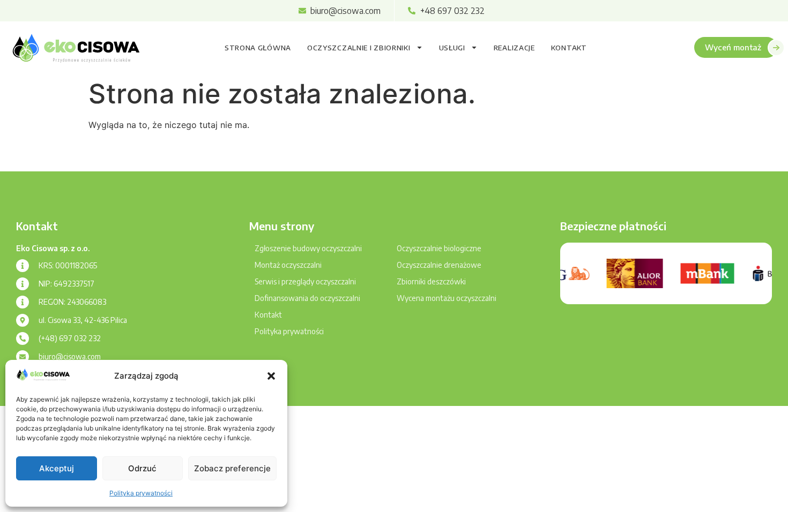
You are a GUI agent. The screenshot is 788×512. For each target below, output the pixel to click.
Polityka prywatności (141, 493)
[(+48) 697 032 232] (22, 338)
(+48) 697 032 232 (70, 338)
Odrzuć (142, 468)
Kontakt (569, 47)
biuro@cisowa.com (70, 356)
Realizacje (514, 47)
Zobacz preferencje (232, 468)
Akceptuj (56, 468)
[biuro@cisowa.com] (22, 356)
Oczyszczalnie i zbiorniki (359, 47)
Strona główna (258, 47)
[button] (271, 376)
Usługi (452, 47)
